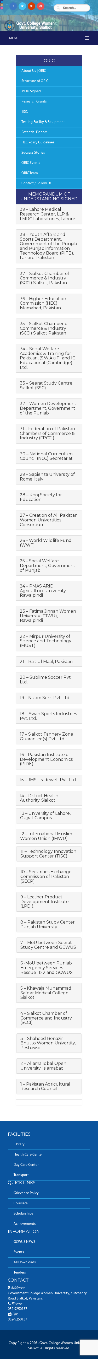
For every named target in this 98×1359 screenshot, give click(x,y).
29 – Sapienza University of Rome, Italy (47, 477)
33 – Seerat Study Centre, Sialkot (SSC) (46, 385)
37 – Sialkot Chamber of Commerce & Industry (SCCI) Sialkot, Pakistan (44, 278)
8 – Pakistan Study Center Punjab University (47, 924)
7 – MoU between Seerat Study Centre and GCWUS (48, 945)
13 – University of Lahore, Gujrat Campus (45, 816)
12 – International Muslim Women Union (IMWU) (46, 836)
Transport (21, 1175)
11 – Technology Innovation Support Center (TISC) (48, 854)
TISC (24, 112)
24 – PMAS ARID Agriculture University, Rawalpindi (43, 591)
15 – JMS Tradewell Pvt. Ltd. (48, 779)
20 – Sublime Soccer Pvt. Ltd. (46, 679)
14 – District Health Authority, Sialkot (39, 798)
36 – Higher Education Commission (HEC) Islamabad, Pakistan (43, 303)
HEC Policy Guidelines (37, 142)
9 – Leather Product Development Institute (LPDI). (44, 901)
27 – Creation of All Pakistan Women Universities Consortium (49, 520)
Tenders (20, 1273)
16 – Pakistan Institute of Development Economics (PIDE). (46, 759)
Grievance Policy (26, 1193)
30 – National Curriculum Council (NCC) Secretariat (46, 456)
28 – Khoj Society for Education (41, 497)
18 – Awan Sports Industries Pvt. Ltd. (48, 716)
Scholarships (23, 1214)
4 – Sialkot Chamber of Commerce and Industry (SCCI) (46, 1018)
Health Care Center (28, 1155)
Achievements (25, 1224)
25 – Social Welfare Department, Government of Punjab (47, 565)
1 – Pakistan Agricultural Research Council (45, 1086)
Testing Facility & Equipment (43, 122)
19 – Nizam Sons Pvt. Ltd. (45, 697)
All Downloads (25, 1262)
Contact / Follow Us (36, 183)
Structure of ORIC (34, 81)
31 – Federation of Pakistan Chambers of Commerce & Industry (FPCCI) (47, 433)
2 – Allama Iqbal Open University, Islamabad (43, 1066)
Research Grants (34, 102)
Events (19, 1252)
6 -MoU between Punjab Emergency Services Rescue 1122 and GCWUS (46, 968)
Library (19, 1144)
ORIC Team (29, 173)
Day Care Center (26, 1165)
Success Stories (33, 153)
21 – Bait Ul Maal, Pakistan (46, 661)
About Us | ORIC (33, 71)
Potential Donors (34, 132)
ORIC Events (30, 163)
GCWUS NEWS (24, 1242)
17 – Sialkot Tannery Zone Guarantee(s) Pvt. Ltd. (46, 736)
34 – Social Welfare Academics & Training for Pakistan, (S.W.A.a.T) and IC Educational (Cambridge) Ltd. (47, 358)
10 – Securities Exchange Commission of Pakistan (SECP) (46, 876)
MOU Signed (31, 91)
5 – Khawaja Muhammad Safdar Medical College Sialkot (45, 993)
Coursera (21, 1203)
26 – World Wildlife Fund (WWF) (46, 543)
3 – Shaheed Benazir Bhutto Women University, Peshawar (48, 1043)
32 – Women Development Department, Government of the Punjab (48, 408)
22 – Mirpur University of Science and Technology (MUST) (45, 641)
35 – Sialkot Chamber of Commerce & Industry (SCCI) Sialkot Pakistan (44, 328)
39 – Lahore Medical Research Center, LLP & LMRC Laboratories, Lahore (47, 214)
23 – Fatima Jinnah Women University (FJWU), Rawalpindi (48, 616)
